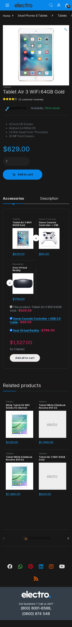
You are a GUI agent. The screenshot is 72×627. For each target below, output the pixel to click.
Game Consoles (47, 219)
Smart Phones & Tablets (32, 15)
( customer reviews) (30, 99)
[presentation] (68, 538)
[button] (65, 29)
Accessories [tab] (13, 198)
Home (6, 15)
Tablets (62, 15)
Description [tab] (49, 198)
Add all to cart (24, 357)
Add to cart (25, 174)
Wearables (18, 264)
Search (51, 5)
